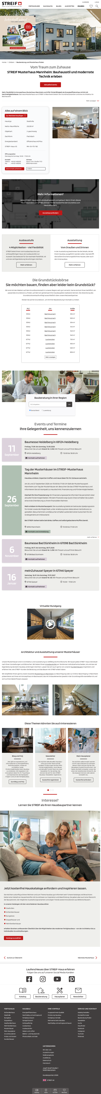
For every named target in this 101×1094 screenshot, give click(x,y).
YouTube (81, 1034)
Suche (80, 1023)
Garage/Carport (27, 1020)
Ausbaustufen (27, 1028)
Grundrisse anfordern (50, 213)
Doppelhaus (8, 1020)
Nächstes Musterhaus (86, 958)
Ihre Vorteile (54, 1009)
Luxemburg (47, 410)
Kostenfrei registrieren (50, 780)
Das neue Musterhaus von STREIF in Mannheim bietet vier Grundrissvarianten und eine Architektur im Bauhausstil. (47, 94)
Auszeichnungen (48, 1052)
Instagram (81, 1031)
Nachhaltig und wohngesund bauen (60, 1023)
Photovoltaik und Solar (30, 1036)
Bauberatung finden (84, 1018)
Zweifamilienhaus (10, 1023)
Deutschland (35, 410)
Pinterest (81, 1036)
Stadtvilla (7, 1015)
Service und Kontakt (87, 1009)
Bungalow (7, 1018)
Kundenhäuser (9, 1039)
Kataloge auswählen (13, 938)
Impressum (46, 1063)
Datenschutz (47, 1060)
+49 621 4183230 (16, 161)
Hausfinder (81, 1026)
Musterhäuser (9, 1028)
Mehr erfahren (26, 265)
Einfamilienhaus (9, 1012)
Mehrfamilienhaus (10, 1026)
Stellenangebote (48, 1055)
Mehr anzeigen (50, 357)
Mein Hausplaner (9, 1031)
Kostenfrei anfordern (83, 780)
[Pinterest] (72, 979)
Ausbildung (46, 1058)
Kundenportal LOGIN (50, 1075)
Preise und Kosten (10, 1036)
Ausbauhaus (26, 1026)
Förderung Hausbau (54, 1015)
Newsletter (81, 1020)
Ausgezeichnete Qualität (56, 1012)
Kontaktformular (83, 1015)
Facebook (81, 1028)
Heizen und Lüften (28, 1031)
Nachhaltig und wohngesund (32, 1015)
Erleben (11, 62)
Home (4, 62)
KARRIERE (85, 2)
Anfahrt (29, 169)
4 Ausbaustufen (51, 664)
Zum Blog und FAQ (17, 782)
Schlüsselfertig (27, 1023)
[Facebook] (29, 979)
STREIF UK (50, 1080)
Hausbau (26, 1009)
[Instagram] (43, 979)
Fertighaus (9, 1009)
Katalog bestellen (83, 1012)
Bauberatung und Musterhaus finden (30, 62)
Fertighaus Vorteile (54, 1018)
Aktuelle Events (50, 84)
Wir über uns (47, 1050)
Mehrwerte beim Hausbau (56, 1020)
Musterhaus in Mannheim (44, 674)
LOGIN (97, 2)
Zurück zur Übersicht (14, 958)
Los (69, 404)
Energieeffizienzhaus (29, 1012)
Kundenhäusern (77, 667)
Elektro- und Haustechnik (30, 1034)
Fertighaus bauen (28, 1018)
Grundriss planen (10, 1034)
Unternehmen (49, 1046)
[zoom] (75, 138)
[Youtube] (57, 979)
